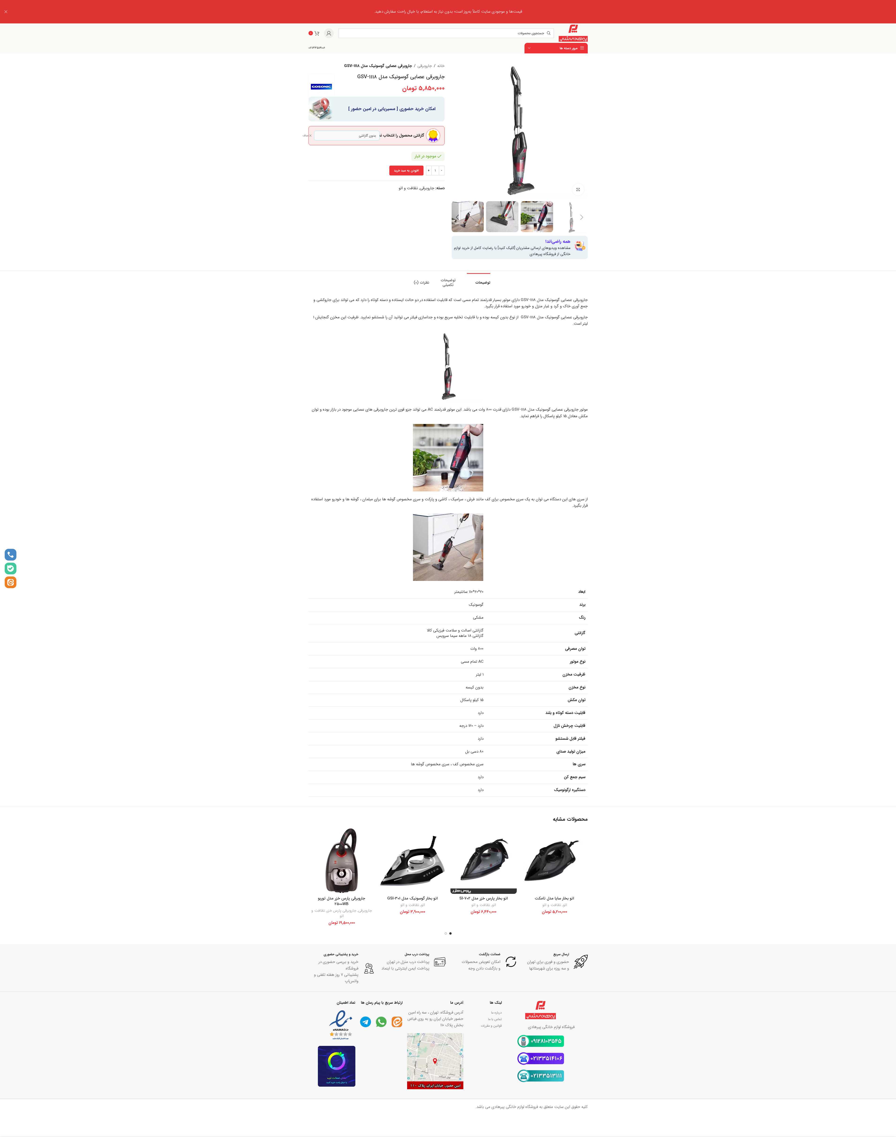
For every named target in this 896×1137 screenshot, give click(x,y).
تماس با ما (495, 1019)
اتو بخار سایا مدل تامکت (554, 898)
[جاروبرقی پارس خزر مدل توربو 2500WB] (342, 861)
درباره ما (496, 1012)
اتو (565, 905)
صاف (305, 136)
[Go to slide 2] (446, 933)
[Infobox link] (317, 48)
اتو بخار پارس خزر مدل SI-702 (483, 898)
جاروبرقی (424, 66)
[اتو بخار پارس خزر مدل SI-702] (483, 861)
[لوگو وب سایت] (573, 33)
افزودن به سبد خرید (406, 170)
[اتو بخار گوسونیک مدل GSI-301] (412, 861)
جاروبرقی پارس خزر (341, 911)
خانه (441, 66)
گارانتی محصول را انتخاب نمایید (404, 135)
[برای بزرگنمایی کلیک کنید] (578, 189)
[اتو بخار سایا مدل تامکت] (554, 861)
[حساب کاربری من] (329, 33)
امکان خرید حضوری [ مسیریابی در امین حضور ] (391, 108)
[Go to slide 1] (450, 933)
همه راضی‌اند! (557, 241)
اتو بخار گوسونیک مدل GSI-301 (412, 898)
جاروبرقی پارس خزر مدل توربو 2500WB (341, 901)
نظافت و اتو (408, 188)
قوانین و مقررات (491, 1025)
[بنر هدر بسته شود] (6, 11)
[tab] (478, 280)
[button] (582, 217)
